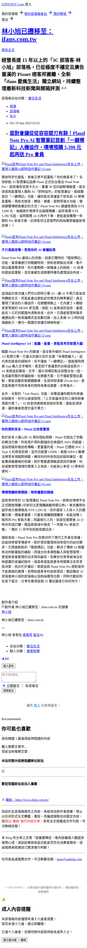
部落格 (14, 111)
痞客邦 (27, 635)
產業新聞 (33, 651)
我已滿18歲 (10, 940)
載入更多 (8, 666)
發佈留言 (8, 690)
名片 (13, 116)
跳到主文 (8, 50)
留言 (36, 635)
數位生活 (34, 98)
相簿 (13, 106)
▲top (5, 658)
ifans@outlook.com (69, 859)
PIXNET (18, 887)
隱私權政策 (72, 887)
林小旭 (6, 612)
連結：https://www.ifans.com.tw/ (27, 800)
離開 (23, 940)
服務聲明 (43, 891)
